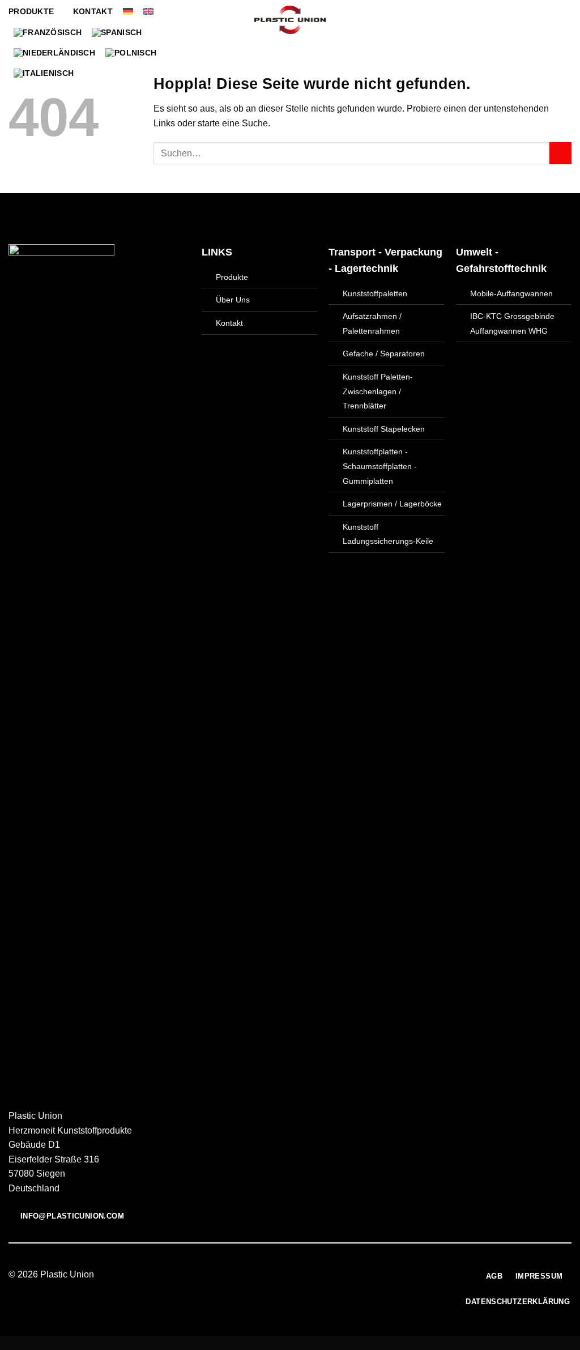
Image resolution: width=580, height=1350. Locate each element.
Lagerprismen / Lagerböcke (392, 503)
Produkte (31, 11)
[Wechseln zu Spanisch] (117, 32)
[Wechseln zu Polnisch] (130, 52)
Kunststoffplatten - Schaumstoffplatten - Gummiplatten (380, 466)
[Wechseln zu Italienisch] (44, 73)
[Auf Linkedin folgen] (310, 1275)
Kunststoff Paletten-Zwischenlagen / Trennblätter (378, 391)
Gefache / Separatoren (384, 353)
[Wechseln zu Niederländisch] (54, 52)
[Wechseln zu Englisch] (148, 11)
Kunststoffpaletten (375, 293)
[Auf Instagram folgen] (283, 1275)
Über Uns (233, 299)
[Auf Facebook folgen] (269, 1275)
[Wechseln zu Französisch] (48, 32)
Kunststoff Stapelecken (384, 428)
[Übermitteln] (560, 153)
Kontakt (93, 11)
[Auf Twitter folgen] (296, 1275)
